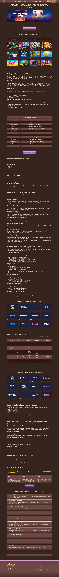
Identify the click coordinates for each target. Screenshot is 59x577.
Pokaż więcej (29, 485)
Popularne (12, 39)
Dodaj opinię (47, 471)
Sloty (46, 39)
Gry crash (34, 39)
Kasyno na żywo (23, 39)
